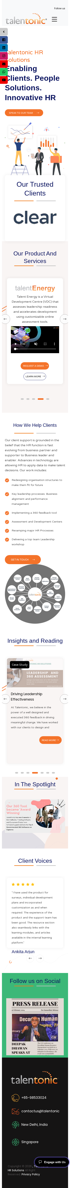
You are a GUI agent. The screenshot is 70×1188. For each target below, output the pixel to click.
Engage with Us (55, 1162)
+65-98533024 (33, 1097)
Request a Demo (33, 366)
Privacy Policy (31, 1174)
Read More (49, 740)
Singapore (29, 1142)
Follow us (59, 8)
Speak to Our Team (21, 113)
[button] (22, 399)
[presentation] (30, 958)
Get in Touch (20, 559)
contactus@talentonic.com (44, 1111)
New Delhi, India (34, 1124)
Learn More (33, 376)
